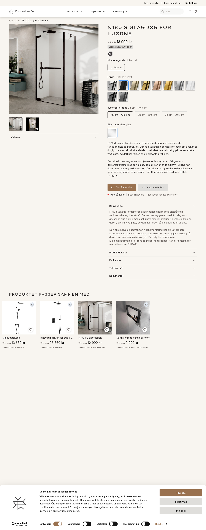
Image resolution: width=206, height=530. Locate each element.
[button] (74, 11)
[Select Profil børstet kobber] (157, 85)
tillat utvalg (181, 502)
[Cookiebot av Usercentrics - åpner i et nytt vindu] (19, 524)
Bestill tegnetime (172, 3)
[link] (190, 11)
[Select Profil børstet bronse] (134, 85)
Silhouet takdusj (11, 337)
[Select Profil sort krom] (112, 96)
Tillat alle (180, 493)
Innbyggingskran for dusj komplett (57, 337)
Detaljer (159, 524)
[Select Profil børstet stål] (179, 85)
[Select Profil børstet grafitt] (123, 96)
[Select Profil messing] (145, 85)
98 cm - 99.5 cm (174, 114)
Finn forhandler (151, 3)
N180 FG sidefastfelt (90, 337)
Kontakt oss (191, 3)
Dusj (18, 20)
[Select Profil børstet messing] (168, 85)
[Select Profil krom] (112, 85)
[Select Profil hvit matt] (190, 85)
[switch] (87, 524)
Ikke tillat (180, 510)
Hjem (11, 20)
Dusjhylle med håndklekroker (133, 337)
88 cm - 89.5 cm (147, 114)
